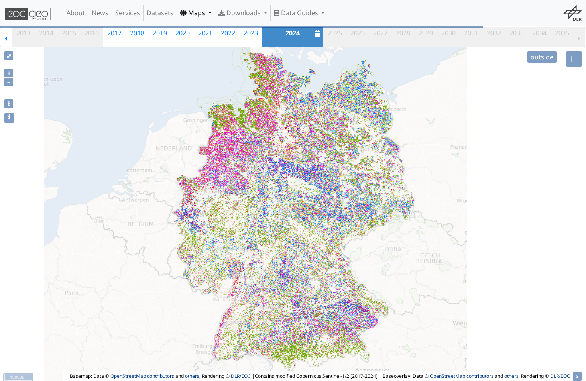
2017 (114, 33)
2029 (426, 33)
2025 (335, 33)
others (192, 376)
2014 (46, 33)
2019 (160, 33)
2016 (92, 33)
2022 (228, 33)
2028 (403, 33)
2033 (516, 33)
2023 (251, 33)
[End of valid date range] (579, 37)
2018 (137, 33)
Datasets (160, 12)
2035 (562, 33)
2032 (494, 33)
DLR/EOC (241, 376)
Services (127, 12)
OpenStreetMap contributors (142, 376)
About (76, 12)
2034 (539, 33)
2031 (471, 33)
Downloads (243, 12)
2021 (205, 33)
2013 (23, 33)
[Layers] (574, 59)
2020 (182, 33)
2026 (357, 33)
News (100, 12)
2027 (380, 33)
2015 (69, 33)
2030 (448, 33)
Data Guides (299, 12)
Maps (196, 12)
